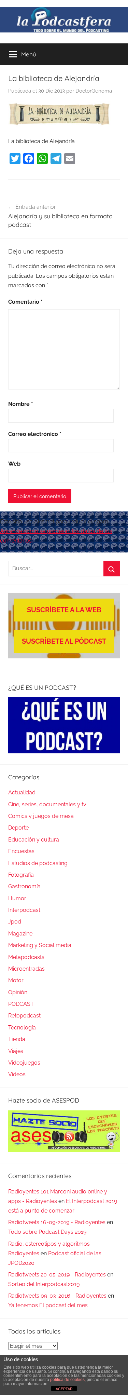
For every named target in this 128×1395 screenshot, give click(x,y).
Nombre (20, 404)
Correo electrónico (34, 434)
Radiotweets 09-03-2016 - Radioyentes (57, 1296)
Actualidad (21, 792)
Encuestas (21, 851)
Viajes (15, 1051)
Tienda (16, 1039)
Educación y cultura (33, 839)
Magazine (20, 933)
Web (14, 464)
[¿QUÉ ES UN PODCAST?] (64, 725)
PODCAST (21, 1004)
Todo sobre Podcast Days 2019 (47, 1232)
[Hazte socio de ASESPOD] (64, 1131)
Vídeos (17, 1074)
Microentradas (26, 969)
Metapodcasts (26, 957)
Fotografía (21, 875)
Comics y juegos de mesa (41, 816)
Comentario (25, 302)
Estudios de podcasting (38, 863)
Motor (16, 980)
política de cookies (67, 1379)
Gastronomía (24, 886)
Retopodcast (24, 1015)
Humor (17, 898)
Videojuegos (24, 1062)
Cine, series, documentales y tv (47, 804)
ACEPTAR (64, 1389)
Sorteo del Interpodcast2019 (44, 1284)
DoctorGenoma (93, 91)
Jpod (14, 921)
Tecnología (22, 1027)
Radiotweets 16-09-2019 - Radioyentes (56, 1222)
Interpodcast (24, 910)
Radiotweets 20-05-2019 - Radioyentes (57, 1274)
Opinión (17, 992)
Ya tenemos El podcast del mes (48, 1305)
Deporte (18, 827)
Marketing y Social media (39, 945)
